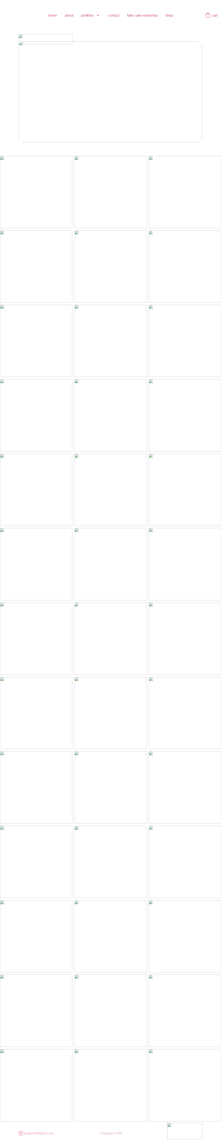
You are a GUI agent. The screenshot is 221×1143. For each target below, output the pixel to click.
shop (169, 15)
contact (113, 15)
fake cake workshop (142, 15)
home (52, 15)
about (69, 15)
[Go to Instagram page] (21, 1133)
